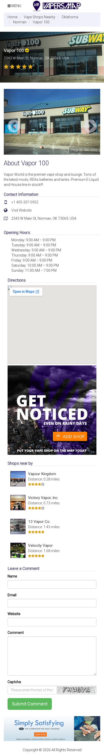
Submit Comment (29, 703)
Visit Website (21, 210)
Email (12, 595)
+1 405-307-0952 (24, 202)
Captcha (14, 682)
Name (12, 576)
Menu (16, 6)
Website (14, 614)
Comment (16, 633)
